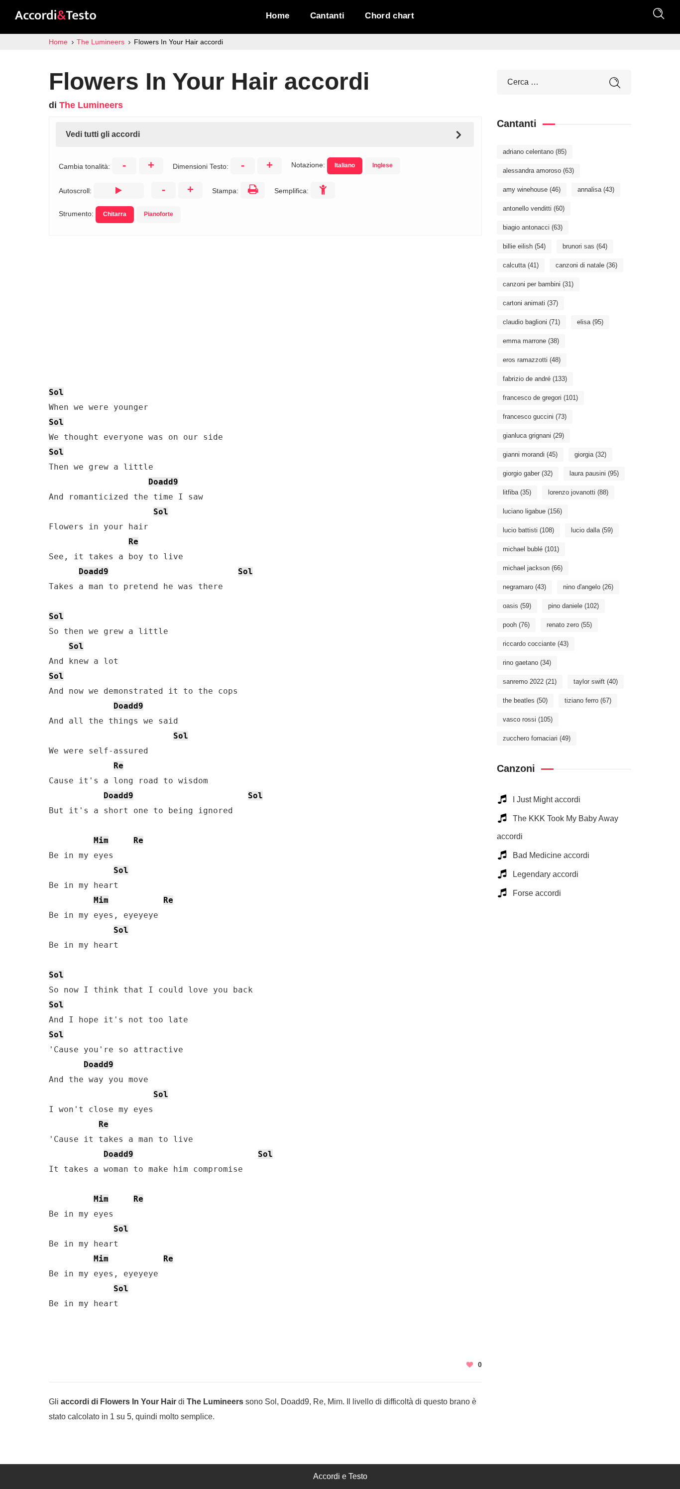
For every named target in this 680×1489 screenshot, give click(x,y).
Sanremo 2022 (530, 681)
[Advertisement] (265, 305)
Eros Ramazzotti (532, 360)
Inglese (382, 165)
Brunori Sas (585, 246)
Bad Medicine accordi (551, 855)
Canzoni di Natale (586, 265)
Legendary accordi (545, 874)
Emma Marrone (531, 341)
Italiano (345, 165)
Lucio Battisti (528, 530)
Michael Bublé (531, 549)
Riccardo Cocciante (535, 643)
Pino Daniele (573, 606)
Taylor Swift (595, 681)
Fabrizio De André (535, 378)
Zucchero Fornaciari (536, 738)
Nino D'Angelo (588, 587)
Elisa (590, 322)
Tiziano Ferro (588, 700)
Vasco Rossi (528, 719)
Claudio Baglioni (531, 322)
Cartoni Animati (530, 303)
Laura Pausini (594, 473)
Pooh (516, 624)
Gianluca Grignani (533, 435)
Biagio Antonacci (533, 227)
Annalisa (595, 189)
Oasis (517, 606)
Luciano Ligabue (532, 511)
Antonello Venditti (534, 208)
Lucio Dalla (592, 530)
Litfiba (517, 492)
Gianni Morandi (530, 454)
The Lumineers (91, 105)
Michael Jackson (533, 568)
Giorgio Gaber (528, 473)
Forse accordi (537, 893)
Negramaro (524, 587)
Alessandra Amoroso (538, 170)
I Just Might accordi (546, 799)
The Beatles (525, 700)
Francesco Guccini (535, 416)
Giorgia (590, 454)
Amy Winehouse (532, 189)
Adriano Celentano (535, 151)
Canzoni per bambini (538, 284)
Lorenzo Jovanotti (578, 492)
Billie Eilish (524, 246)
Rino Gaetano (527, 662)
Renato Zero (569, 624)
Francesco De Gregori (540, 397)
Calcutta (521, 265)
